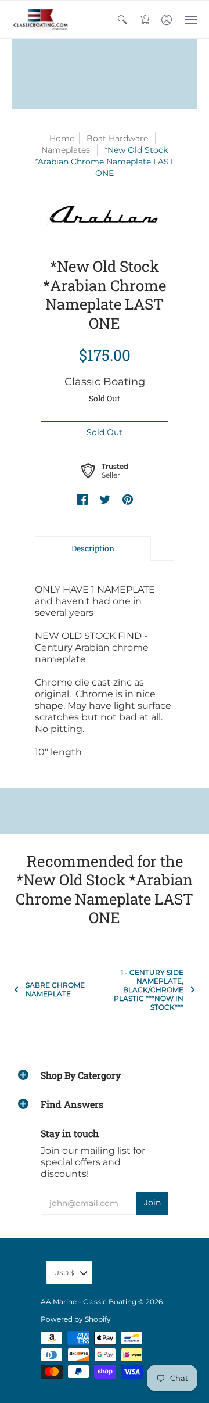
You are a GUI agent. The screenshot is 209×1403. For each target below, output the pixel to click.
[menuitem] (122, 19)
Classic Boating (104, 381)
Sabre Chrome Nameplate (55, 989)
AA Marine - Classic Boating (88, 1301)
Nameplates (65, 150)
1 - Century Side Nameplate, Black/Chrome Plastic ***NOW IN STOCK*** (148, 989)
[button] (122, 19)
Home (61, 138)
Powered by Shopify (76, 1319)
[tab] (93, 548)
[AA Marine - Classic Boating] (41, 19)
